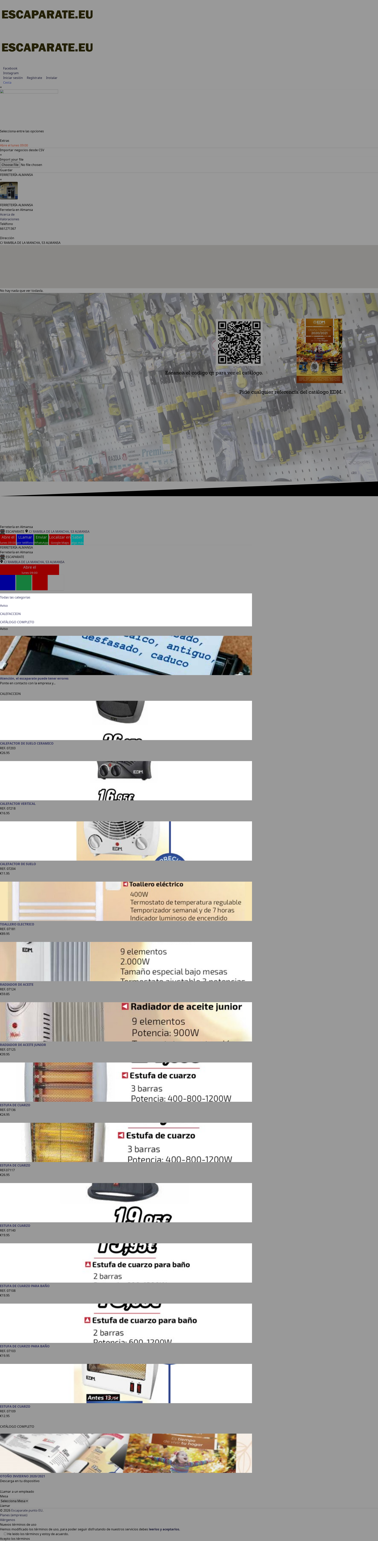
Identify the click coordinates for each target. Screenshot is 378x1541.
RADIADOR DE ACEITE (16, 984)
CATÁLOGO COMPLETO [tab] (17, 622)
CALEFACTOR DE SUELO (18, 864)
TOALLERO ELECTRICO (17, 924)
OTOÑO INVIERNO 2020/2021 (22, 1476)
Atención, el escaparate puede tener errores (34, 678)
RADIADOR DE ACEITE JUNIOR (23, 1045)
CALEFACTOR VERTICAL (18, 804)
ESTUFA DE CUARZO (15, 1105)
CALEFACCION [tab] (10, 614)
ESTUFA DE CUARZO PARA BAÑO (25, 1286)
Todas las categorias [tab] (15, 597)
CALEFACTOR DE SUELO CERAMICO (27, 743)
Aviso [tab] (4, 605)
